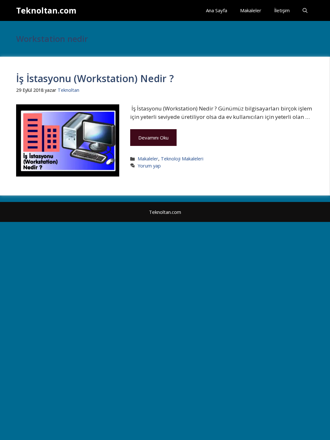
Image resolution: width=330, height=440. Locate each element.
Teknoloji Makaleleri (182, 159)
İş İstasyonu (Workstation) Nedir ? (95, 78)
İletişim (282, 10)
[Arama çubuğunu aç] (305, 10)
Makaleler (250, 10)
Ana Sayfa (216, 10)
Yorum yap (149, 166)
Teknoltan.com (46, 10)
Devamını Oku (153, 137)
